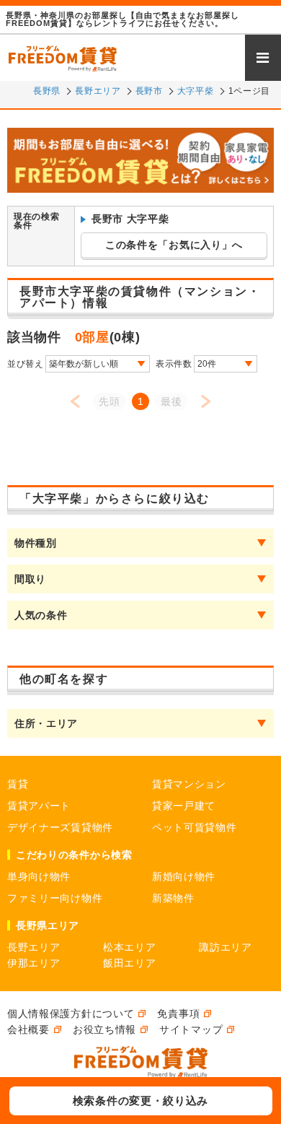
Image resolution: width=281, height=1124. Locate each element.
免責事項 (178, 1013)
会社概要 (28, 1029)
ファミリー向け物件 (54, 898)
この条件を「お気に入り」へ (174, 244)
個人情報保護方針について (70, 1013)
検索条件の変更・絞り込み (140, 1100)
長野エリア (34, 947)
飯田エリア (129, 963)
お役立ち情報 (104, 1029)
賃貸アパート (39, 805)
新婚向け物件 (183, 876)
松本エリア (129, 947)
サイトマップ (191, 1029)
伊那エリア (34, 963)
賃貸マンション (189, 784)
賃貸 (17, 784)
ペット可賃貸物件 (194, 827)
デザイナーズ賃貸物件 (60, 827)
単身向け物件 (39, 876)
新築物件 (173, 898)
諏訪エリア (225, 947)
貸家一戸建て (183, 805)
